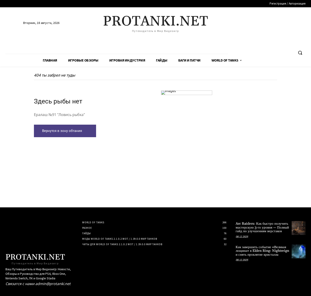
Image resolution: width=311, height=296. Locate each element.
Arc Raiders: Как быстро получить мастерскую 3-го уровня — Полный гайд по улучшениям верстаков (262, 227)
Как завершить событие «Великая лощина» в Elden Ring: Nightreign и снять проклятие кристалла (262, 251)
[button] (300, 52)
